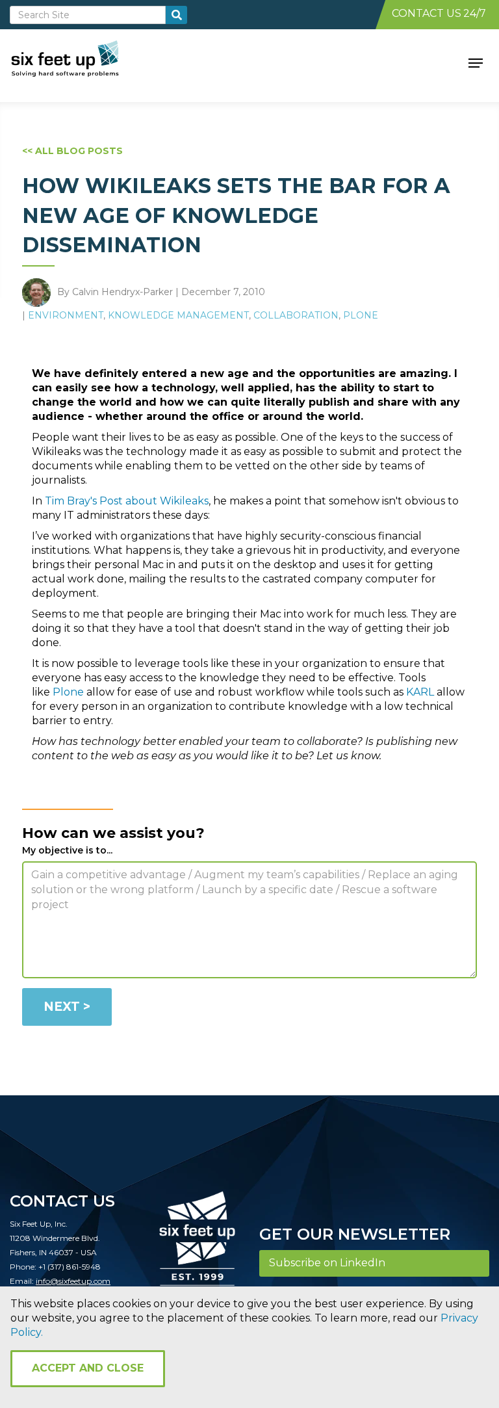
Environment (65, 315)
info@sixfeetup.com (73, 1281)
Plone (360, 315)
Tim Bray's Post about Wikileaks (127, 501)
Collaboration (296, 315)
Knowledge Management (178, 315)
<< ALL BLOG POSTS (72, 150)
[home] (79, 61)
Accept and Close (88, 1368)
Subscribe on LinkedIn (327, 1263)
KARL (420, 692)
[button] (475, 61)
